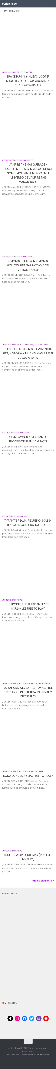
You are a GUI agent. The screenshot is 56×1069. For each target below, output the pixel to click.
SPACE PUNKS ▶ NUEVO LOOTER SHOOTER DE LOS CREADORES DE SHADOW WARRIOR (28, 81)
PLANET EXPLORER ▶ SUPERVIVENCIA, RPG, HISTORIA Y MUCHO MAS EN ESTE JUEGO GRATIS (28, 353)
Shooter (28, 72)
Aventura (6, 160)
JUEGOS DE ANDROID (11, 683)
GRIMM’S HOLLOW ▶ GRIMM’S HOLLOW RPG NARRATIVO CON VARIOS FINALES (28, 265)
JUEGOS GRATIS (9, 72)
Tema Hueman (42, 1055)
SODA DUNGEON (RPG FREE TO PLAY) (28, 776)
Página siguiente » (43, 880)
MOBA (42, 683)
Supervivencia (41, 344)
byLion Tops (9, 4)
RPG (20, 72)
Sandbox (28, 344)
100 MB (5, 432)
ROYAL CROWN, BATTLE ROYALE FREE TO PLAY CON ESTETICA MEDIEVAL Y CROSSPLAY (28, 692)
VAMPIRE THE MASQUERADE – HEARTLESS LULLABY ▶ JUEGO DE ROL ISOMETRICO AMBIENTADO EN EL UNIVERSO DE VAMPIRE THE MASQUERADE (28, 173)
